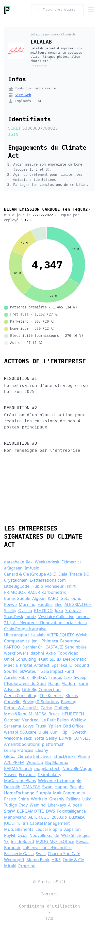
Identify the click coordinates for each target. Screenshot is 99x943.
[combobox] (57, 9)
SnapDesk (13, 616)
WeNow (78, 720)
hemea (83, 616)
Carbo (46, 708)
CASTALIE (54, 647)
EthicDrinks (65, 756)
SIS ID (55, 659)
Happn (61, 787)
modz (30, 616)
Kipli (65, 732)
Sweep (80, 677)
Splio (57, 829)
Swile (41, 853)
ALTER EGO (39, 817)
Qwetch (79, 732)
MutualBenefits (19, 829)
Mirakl (10, 866)
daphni (37, 653)
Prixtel (26, 665)
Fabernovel (70, 641)
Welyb (82, 635)
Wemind (38, 805)
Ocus (22, 835)
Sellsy (51, 738)
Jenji (36, 641)
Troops (55, 677)
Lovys (28, 726)
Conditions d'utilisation (49, 906)
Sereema (12, 726)
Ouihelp (62, 708)
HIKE (56, 859)
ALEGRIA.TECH (78, 604)
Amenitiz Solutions (22, 744)
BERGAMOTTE (30, 811)
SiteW (9, 811)
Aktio (51, 653)
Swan (47, 787)
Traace (75, 574)
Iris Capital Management (46, 823)
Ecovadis (27, 774)
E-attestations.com (48, 580)
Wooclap (34, 762)
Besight (77, 787)
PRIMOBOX (15, 592)
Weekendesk (47, 562)
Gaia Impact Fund (57, 671)
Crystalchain (16, 580)
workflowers (16, 653)
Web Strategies (75, 835)
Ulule (43, 732)
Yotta (39, 738)
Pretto (10, 799)
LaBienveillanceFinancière (47, 847)
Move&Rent (15, 714)
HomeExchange (19, 793)
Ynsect (10, 774)
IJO (87, 574)
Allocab (75, 805)
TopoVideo (68, 653)
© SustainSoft (49, 881)
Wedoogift (14, 859)
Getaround (70, 598)
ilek (29, 562)
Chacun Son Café (64, 853)
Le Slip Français (18, 750)
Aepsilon (72, 829)
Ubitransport (16, 635)
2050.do (59, 817)
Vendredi (31, 720)
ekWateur (29, 671)
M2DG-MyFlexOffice (55, 841)
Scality (10, 610)
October (12, 720)
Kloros (71, 695)
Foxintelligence (71, 811)
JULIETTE (12, 823)
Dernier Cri (32, 647)
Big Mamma (56, 762)
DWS (50, 811)
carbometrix (54, 592)
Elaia (62, 574)
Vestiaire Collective (56, 616)
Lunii (54, 732)
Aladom (69, 683)
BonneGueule (17, 598)
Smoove (73, 610)
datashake (14, 562)
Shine (23, 799)
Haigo (54, 683)
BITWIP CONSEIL (74, 738)
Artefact (42, 665)
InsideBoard (22, 841)
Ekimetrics (71, 562)
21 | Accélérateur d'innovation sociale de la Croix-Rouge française (45, 626)
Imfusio (32, 568)
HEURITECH (73, 714)
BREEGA (39, 677)
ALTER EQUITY (60, 635)
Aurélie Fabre (16, 677)
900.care (28, 732)
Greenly (56, 799)
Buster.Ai (77, 817)
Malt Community (69, 793)
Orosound (79, 665)
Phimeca (50, 641)
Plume (84, 756)
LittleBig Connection (41, 689)
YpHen (54, 726)
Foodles (45, 604)
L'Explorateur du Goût (25, 683)
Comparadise (17, 641)
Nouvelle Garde (44, 835)
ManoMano (15, 817)
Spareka (59, 665)
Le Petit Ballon (55, 720)
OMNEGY (31, 787)
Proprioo (27, 866)
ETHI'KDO (43, 610)
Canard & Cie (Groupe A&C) (30, 574)
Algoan (39, 598)
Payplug (68, 701)
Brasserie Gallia (19, 853)
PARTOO (12, 647)
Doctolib (12, 787)
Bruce (54, 714)
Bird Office (73, 726)
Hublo (37, 586)
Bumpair (12, 847)
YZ (6, 841)
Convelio (12, 701)
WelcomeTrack (18, 738)
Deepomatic (74, 659)
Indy (23, 805)
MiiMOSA (37, 714)
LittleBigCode (16, 586)
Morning (27, 604)
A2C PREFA (14, 762)
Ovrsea (25, 610)
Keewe (10, 604)
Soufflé (11, 671)
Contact (49, 894)
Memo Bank (38, 859)
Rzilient (73, 799)
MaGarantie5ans (20, 780)
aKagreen (13, 568)
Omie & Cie (73, 859)
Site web (23, 95)
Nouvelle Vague (77, 768)
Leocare (43, 829)
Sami (83, 683)
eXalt (43, 659)
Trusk (41, 726)
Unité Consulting (20, 659)
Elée (58, 604)
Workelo (39, 799)
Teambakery (49, 774)
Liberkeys (57, 805)
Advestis (12, 689)
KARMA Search (18, 768)
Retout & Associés (21, 708)
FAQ (49, 918)
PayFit (9, 835)
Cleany (41, 750)
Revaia (82, 841)
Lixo (68, 677)
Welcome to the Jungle (59, 780)
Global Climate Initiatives (28, 756)
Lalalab (38, 635)
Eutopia (43, 793)
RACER (34, 592)
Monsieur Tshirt (60, 586)
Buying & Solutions (41, 701)
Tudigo (10, 805)
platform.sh (53, 744)
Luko (87, 799)
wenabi (11, 732)
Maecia (11, 665)
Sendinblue (76, 647)
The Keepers (51, 695)
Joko (59, 610)
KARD (53, 598)
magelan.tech (47, 768)
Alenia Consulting (21, 695)
